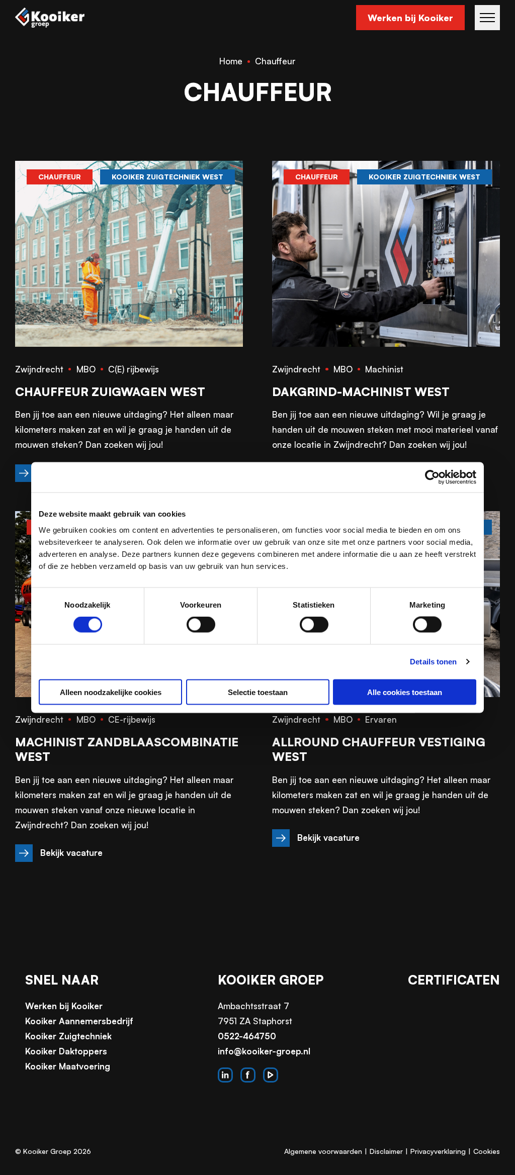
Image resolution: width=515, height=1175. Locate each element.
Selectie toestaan (258, 692)
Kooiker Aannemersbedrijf (79, 1021)
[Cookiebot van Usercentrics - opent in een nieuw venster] (432, 477)
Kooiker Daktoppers (66, 1051)
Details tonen (433, 661)
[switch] (201, 625)
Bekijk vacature (71, 852)
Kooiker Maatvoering (67, 1066)
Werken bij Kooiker (410, 17)
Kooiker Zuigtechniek (68, 1036)
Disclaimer (386, 1151)
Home (230, 61)
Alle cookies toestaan (404, 692)
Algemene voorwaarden (323, 1151)
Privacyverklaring (438, 1151)
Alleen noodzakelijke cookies (110, 692)
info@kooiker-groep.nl (264, 1051)
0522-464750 (247, 1036)
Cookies (486, 1151)
